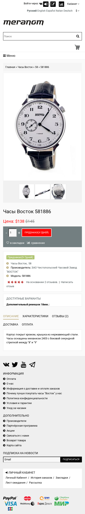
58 (36, 67)
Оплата (27, 324)
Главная (10, 67)
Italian (59, 10)
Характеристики (35, 316)
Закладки (62, 477)
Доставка (10, 324)
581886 (44, 67)
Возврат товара (16, 440)
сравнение (38, 242)
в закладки (17, 242)
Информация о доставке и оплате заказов (33, 388)
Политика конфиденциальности (27, 398)
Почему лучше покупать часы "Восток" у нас (34, 393)
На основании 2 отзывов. (42, 282)
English (41, 10)
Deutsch (68, 10)
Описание (11, 316)
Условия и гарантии (19, 403)
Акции (11, 430)
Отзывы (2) (60, 316)
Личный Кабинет (16, 477)
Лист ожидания (15, 482)
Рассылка (35, 482)
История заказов (41, 477)
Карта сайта (14, 445)
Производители (16, 420)
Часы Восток (25, 67)
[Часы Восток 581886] (26, 191)
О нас (10, 383)
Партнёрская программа (22, 425)
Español (50, 10)
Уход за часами (16, 408)
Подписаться (71, 459)
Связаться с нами (18, 435)
